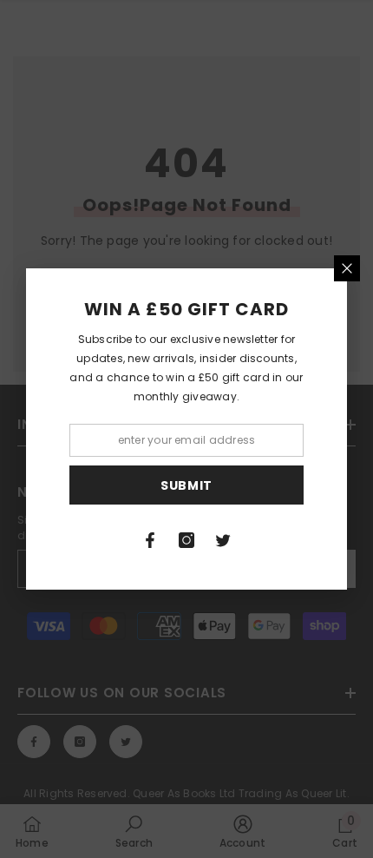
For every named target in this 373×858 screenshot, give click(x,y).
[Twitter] (223, 540)
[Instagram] (186, 540)
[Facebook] (150, 540)
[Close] (347, 268)
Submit (186, 485)
